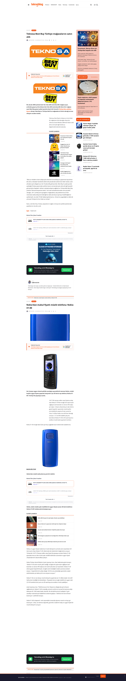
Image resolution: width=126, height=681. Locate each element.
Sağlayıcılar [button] (61, 677)
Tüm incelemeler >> (94, 76)
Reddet (97, 676)
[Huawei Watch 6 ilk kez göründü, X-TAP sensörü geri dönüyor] (79, 136)
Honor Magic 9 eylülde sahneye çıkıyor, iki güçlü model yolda (90, 125)
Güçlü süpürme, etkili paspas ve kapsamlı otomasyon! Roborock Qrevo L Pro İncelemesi (87, 55)
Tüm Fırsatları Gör (49, 236)
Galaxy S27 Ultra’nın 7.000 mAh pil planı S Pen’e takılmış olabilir (90, 158)
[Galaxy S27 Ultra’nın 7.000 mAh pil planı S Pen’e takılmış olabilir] (79, 158)
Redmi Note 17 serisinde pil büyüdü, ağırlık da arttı (91, 168)
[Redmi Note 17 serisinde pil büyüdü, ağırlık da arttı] (79, 168)
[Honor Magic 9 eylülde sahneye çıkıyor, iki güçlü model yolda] (79, 125)
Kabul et (103, 676)
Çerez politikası (68, 677)
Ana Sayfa (28, 30)
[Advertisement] (50, 618)
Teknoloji (34, 30)
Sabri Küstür (31, 40)
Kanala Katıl (66, 270)
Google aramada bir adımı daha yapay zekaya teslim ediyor (87, 64)
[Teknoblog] (37, 5)
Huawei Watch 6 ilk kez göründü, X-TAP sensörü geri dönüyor (91, 136)
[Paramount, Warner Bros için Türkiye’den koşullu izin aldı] (88, 38)
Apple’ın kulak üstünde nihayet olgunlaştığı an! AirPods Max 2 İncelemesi (85, 112)
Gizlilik (64, 677)
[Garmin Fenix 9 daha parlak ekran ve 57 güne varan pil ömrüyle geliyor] (79, 146)
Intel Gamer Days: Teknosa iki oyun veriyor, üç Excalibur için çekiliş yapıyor (87, 60)
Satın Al (35, 221)
